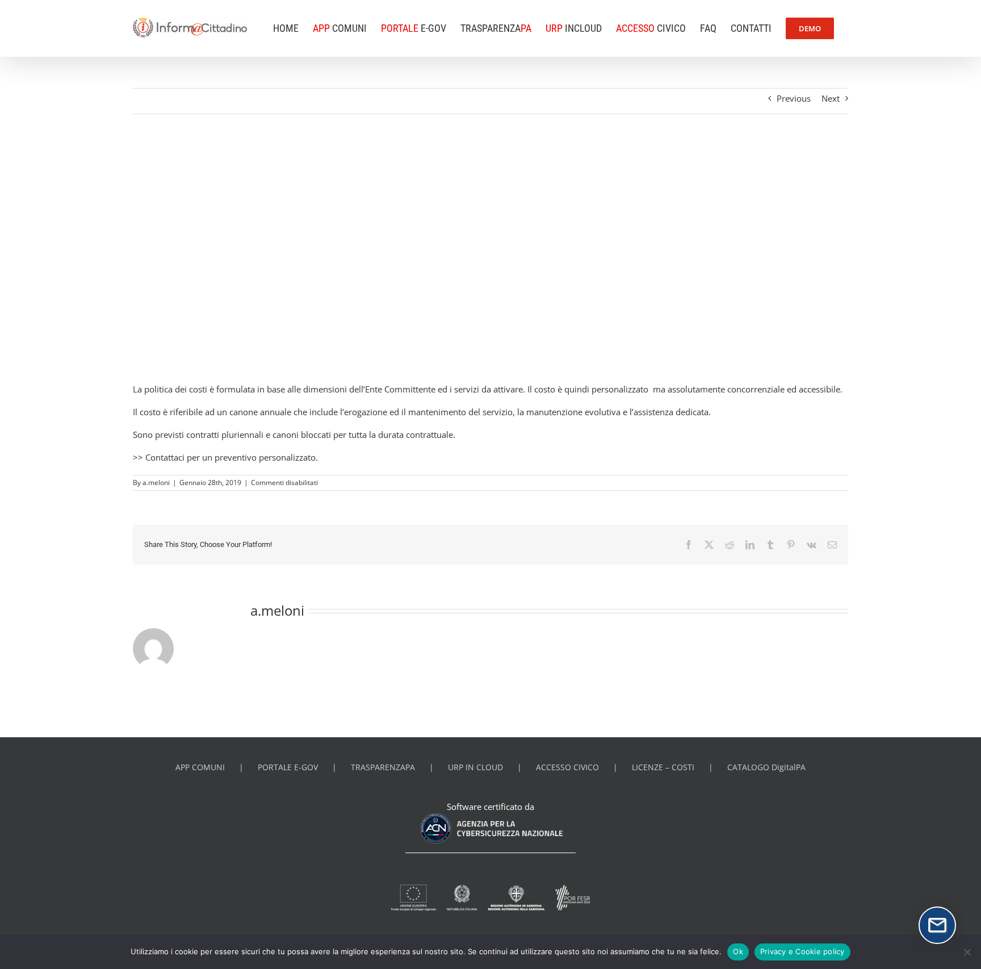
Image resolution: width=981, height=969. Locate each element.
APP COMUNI (200, 767)
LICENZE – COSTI (663, 767)
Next (830, 98)
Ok (738, 951)
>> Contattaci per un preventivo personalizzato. (225, 457)
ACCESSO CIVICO (567, 767)
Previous (794, 98)
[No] (966, 952)
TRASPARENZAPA (383, 767)
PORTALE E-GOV (288, 767)
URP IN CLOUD (475, 767)
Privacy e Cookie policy (802, 951)
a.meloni (156, 482)
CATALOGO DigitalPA (766, 767)
